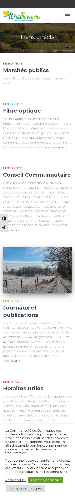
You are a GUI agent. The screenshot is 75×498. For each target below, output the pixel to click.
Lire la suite (59, 147)
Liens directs (12, 63)
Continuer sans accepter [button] (25, 488)
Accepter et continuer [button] (46, 480)
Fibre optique (22, 111)
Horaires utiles (23, 388)
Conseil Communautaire (37, 175)
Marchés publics (26, 70)
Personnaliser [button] (15, 480)
